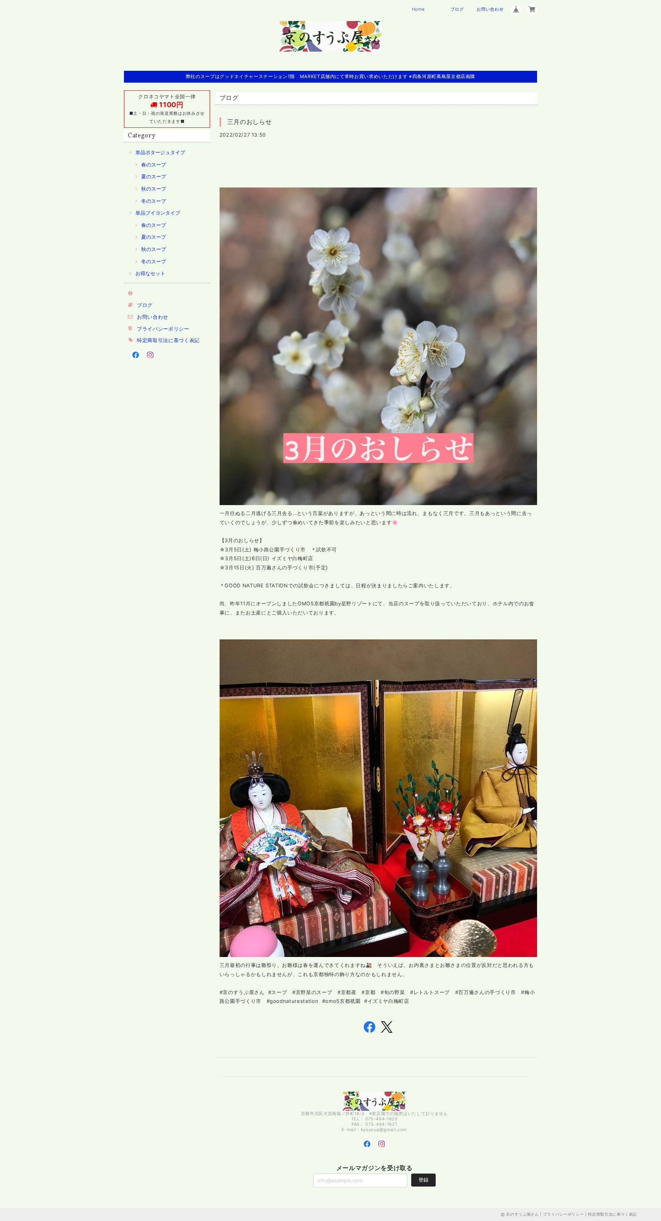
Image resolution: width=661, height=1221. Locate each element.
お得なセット (150, 273)
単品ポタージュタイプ (160, 152)
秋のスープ (153, 189)
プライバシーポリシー (163, 329)
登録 (423, 1180)
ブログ (457, 9)
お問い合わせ (490, 9)
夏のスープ (153, 176)
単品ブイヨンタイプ (157, 213)
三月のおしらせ (249, 122)
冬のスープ (153, 201)
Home (418, 9)
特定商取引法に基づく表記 (168, 340)
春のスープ (153, 164)
